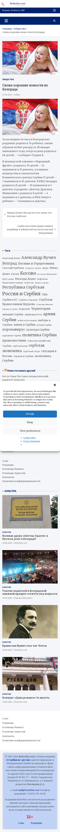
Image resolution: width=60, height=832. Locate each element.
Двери (45, 268)
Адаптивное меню (54, 10)
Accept (30, 413)
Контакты (8, 477)
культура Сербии (38, 329)
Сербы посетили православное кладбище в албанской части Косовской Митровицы (30, 229)
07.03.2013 (7, 94)
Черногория (40, 308)
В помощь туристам (13, 473)
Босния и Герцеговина (36, 263)
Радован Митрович (23, 598)
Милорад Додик (25, 278)
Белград (9, 263)
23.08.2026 (7, 598)
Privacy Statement (31, 441)
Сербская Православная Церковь (27, 302)
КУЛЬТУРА (10, 491)
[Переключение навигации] (6, 21)
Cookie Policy (29, 438)
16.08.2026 (7, 649)
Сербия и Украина (28, 300)
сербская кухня (20, 346)
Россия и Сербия (21, 294)
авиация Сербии (12, 314)
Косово (28, 273)
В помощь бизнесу (13, 469)
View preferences (30, 430)
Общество (8, 79)
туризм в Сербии (23, 356)
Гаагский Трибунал (13, 268)
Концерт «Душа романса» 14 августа (25, 697)
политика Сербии (39, 335)
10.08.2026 (7, 701)
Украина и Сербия (10, 309)
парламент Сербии (11, 335)
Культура (6, 532)
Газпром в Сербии (33, 268)
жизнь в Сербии (24, 324)
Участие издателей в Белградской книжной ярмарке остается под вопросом (29, 592)
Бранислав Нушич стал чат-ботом (24, 645)
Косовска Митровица (47, 274)
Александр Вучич (38, 257)
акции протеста (33, 314)
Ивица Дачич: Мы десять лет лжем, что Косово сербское (29, 214)
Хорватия (24, 309)
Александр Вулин (11, 258)
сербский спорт (31, 351)
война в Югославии (27, 320)
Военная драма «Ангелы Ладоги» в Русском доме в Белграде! (25, 537)
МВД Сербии (8, 279)
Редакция (8, 465)
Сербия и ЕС (9, 299)
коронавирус (13, 329)
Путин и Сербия (41, 283)
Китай (15, 274)
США (45, 294)
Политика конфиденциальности (21, 481)
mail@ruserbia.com (28, 790)
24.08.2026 (7, 542)
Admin (17, 94)
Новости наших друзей (21, 370)
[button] (55, 385)
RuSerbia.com (20, 542)
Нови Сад (29, 283)
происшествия (14, 340)
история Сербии (44, 325)
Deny (30, 422)
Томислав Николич (44, 305)
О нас (5, 461)
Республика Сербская (23, 287)
